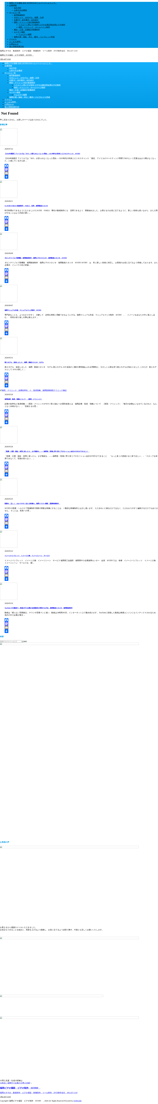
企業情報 (13, 5)
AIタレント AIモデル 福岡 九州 (29, 17)
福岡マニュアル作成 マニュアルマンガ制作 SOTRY (23, 310)
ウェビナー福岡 (25, 34)
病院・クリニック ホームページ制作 (34, 27)
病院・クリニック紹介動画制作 (27, 22)
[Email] (81, 173)
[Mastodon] (81, 169)
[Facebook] (81, 166)
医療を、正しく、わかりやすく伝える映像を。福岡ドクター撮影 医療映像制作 (32, 503)
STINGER (77, 1101)
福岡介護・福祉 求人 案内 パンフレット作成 (34, 37)
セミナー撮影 (19, 32)
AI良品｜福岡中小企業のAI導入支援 (15, 1083)
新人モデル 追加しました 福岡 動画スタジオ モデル (24, 362)
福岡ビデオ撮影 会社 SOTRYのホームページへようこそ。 (33, 3)
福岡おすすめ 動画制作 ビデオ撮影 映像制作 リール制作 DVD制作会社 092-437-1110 (38, 1093)
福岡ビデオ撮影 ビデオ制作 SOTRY (17, 55)
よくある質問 (15, 42)
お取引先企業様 (20, 10)
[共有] (81, 177)
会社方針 (17, 8)
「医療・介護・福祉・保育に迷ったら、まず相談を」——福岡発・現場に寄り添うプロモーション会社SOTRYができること (47, 451)
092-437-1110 (5, 59)
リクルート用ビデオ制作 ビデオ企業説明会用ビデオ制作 (42, 25)
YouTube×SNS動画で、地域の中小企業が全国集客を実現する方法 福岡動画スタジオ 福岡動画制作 (39, 608)
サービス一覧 (14, 13)
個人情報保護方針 (16, 47)
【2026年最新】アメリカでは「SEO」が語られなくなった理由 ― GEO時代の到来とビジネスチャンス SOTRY (42, 153)
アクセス (13, 39)
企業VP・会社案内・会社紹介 (26, 20)
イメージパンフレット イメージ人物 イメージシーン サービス (27, 555)
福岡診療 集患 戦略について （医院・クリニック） (23, 399)
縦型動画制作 (19, 15)
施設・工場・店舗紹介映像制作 (27, 30)
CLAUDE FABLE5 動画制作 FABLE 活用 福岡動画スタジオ (26, 206)
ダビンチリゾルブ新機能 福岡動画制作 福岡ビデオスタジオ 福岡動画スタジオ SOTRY (36, 258)
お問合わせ (14, 44)
